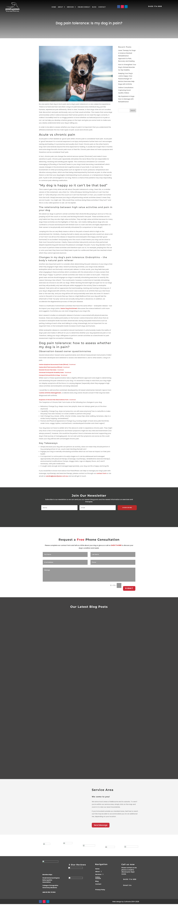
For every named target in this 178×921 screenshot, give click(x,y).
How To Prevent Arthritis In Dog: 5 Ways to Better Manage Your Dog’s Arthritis (78, 759)
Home (54, 7)
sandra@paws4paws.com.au (57, 476)
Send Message (100, 825)
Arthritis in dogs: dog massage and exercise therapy (62, 722)
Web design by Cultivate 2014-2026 (125, 902)
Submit (129, 588)
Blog (94, 7)
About (60, 7)
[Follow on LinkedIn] (126, 6)
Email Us (127, 885)
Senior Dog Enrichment (68, 308)
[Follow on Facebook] (118, 6)
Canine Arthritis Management (50, 393)
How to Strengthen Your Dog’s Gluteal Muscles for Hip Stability (127, 67)
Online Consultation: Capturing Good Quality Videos (126, 90)
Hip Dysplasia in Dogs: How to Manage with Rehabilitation (126, 99)
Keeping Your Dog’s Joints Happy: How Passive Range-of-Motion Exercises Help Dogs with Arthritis (126, 78)
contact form (101, 473)
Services (70, 7)
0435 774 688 (155, 6)
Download (72, 364)
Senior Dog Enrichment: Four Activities (54, 740)
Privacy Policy (100, 890)
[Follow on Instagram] (122, 6)
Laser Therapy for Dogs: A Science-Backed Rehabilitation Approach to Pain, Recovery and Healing (127, 55)
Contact (102, 7)
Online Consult (84, 7)
